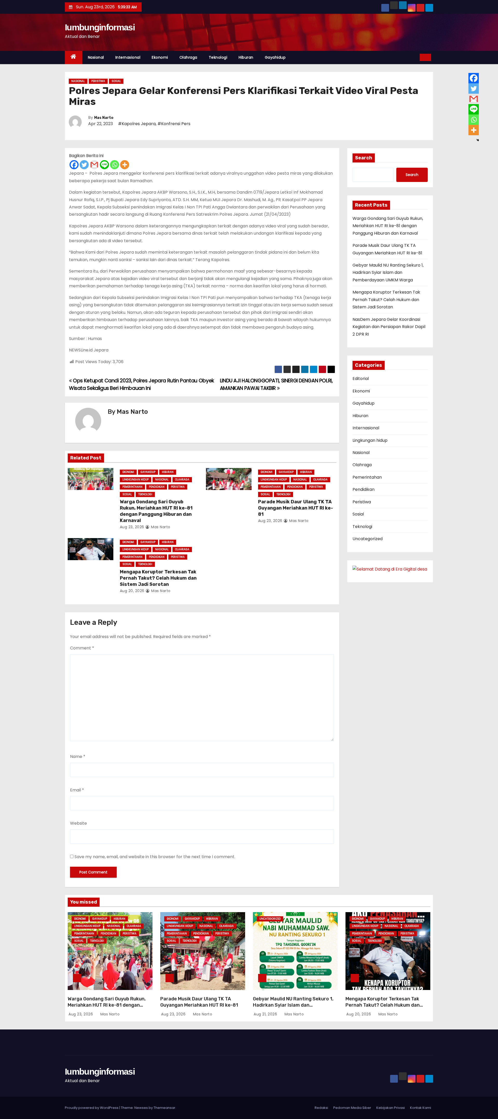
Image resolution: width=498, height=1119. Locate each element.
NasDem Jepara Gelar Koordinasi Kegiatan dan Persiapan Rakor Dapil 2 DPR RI (388, 326)
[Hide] (478, 140)
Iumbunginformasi (100, 27)
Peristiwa (98, 81)
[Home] (73, 57)
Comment (82, 648)
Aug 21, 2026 (266, 1014)
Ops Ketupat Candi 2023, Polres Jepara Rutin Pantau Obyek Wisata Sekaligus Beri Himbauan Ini (141, 384)
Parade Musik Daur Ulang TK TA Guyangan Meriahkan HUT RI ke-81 (295, 508)
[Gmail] (94, 164)
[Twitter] (84, 164)
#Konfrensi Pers (173, 124)
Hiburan (246, 57)
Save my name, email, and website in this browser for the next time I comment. (154, 857)
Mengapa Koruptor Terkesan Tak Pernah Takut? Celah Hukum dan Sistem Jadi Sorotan (158, 578)
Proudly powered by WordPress (92, 1107)
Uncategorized (367, 539)
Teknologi (218, 57)
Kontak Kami (420, 1107)
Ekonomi (160, 57)
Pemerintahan (132, 487)
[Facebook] (74, 164)
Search (363, 158)
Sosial (116, 81)
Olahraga (188, 57)
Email (77, 790)
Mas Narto (103, 118)
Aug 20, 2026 (132, 590)
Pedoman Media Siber (352, 1107)
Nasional (96, 57)
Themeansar (164, 1107)
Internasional (128, 57)
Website (78, 823)
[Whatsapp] (114, 164)
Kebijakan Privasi (390, 1107)
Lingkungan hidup (135, 479)
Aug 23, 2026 (132, 527)
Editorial (360, 379)
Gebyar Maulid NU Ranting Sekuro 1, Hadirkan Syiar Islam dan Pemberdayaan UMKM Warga (388, 272)
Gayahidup (275, 57)
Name (77, 756)
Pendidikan (156, 487)
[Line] (104, 164)
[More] (124, 164)
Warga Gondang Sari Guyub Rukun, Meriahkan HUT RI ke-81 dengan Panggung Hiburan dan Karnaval (156, 511)
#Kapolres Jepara (137, 124)
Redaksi (321, 1107)
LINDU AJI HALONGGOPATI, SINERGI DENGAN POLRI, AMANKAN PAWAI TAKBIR (276, 384)
